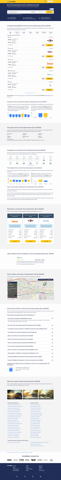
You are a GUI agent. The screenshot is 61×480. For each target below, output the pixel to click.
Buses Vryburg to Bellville (34, 433)
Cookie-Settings (29, 468)
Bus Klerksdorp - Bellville (34, 418)
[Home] (11, 1)
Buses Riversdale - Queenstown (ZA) (13, 433)
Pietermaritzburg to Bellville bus (35, 420)
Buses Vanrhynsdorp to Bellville (35, 432)
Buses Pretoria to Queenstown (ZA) (13, 430)
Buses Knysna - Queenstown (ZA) (13, 418)
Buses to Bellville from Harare (35, 411)
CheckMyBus (9, 452)
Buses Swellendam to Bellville (35, 423)
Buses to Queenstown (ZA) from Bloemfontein (15, 406)
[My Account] (45, 1)
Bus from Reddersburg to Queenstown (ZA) (15, 432)
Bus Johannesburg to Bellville (35, 416)
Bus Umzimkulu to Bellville (34, 428)
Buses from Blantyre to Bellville (35, 406)
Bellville (50, 279)
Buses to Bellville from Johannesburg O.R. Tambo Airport (39, 442)
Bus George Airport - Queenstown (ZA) (14, 442)
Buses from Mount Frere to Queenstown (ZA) (15, 423)
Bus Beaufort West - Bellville (35, 404)
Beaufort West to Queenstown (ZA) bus (14, 404)
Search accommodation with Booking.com (15, 14)
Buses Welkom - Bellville (34, 435)
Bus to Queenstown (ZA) (23, 452)
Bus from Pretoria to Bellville (35, 421)
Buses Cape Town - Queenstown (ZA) (13, 408)
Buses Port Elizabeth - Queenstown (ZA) (14, 428)
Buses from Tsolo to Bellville (35, 425)
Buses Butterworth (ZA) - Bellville (35, 408)
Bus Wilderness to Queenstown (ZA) (13, 437)
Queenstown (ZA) (43, 279)
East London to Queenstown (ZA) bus (14, 411)
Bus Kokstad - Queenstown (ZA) (13, 420)
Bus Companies (16, 470)
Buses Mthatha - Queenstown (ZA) (13, 425)
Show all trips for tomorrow (31, 93)
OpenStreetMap (48, 299)
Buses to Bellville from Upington (35, 430)
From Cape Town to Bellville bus (35, 409)
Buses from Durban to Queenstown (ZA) (14, 409)
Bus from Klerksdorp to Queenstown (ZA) (14, 416)
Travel (27, 470)
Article (40, 468)
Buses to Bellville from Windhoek (35, 437)
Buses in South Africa (15, 452)
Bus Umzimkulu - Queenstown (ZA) (13, 435)
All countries (41, 470)
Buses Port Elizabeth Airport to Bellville (36, 445)
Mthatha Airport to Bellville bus (35, 444)
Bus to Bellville (30, 452)
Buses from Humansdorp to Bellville (36, 413)
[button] (44, 284)
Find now (49, 45)
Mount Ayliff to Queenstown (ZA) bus (13, 421)
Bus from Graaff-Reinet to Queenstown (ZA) (15, 413)
